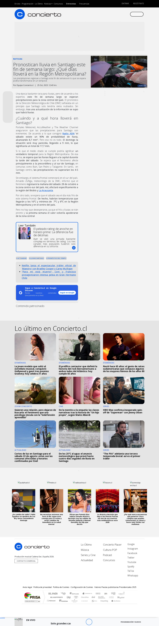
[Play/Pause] (89, 622)
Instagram (132, 548)
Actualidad (22, 258)
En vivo (17, 3)
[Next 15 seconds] (95, 622)
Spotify (130, 566)
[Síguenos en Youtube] (116, 14)
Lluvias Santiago (37, 258)
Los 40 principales (64, 593)
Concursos (58, 3)
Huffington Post (56, 597)
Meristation (114, 603)
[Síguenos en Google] (101, 14)
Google (131, 544)
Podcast (107, 555)
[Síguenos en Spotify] (120, 14)
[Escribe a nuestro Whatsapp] (128, 14)
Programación (27, 3)
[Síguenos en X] (113, 14)
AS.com (105, 593)
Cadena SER (98, 593)
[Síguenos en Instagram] (105, 14)
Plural (74, 603)
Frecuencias (84, 3)
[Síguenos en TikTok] (124, 14)
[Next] (102, 622)
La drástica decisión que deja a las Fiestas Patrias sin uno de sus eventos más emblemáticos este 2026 (107, 518)
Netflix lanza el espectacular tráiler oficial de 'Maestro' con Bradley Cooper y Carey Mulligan (49, 267)
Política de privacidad (42, 587)
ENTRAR (125, 3)
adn (113, 593)
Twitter (130, 557)
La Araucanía (46, 190)
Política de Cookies (61, 587)
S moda (93, 603)
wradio (76, 597)
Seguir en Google (67, 292)
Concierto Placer (112, 544)
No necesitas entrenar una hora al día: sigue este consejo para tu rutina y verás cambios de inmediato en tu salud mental (51, 519)
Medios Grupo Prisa (32, 601)
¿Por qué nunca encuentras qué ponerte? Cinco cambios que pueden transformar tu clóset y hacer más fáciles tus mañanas (135, 519)
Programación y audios (130, 622)
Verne (106, 597)
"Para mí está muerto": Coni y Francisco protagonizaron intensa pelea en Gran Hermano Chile (49, 275)
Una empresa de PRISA (32, 595)
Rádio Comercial (125, 603)
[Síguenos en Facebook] (109, 14)
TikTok (130, 571)
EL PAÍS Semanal (99, 597)
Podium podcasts (51, 600)
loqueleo (103, 603)
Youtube (131, 562)
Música (85, 550)
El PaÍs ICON (84, 603)
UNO (69, 597)
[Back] (76, 622)
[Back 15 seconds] (82, 622)
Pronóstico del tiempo (56, 258)
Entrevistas (71, 3)
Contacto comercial (26, 561)
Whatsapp (132, 575)
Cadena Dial (114, 597)
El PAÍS (53, 593)
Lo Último (39, 3)
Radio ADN (68, 133)
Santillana (75, 593)
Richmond (51, 603)
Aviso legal (27, 587)
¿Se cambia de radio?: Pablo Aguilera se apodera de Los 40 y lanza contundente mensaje (23, 517)
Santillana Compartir (87, 593)
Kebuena (122, 597)
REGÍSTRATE (138, 3)
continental (93, 597)
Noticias (47, 3)
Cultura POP (110, 550)
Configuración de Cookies (82, 587)
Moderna (63, 603)
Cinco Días (84, 597)
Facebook (132, 553)
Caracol (122, 593)
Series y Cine (88, 555)
